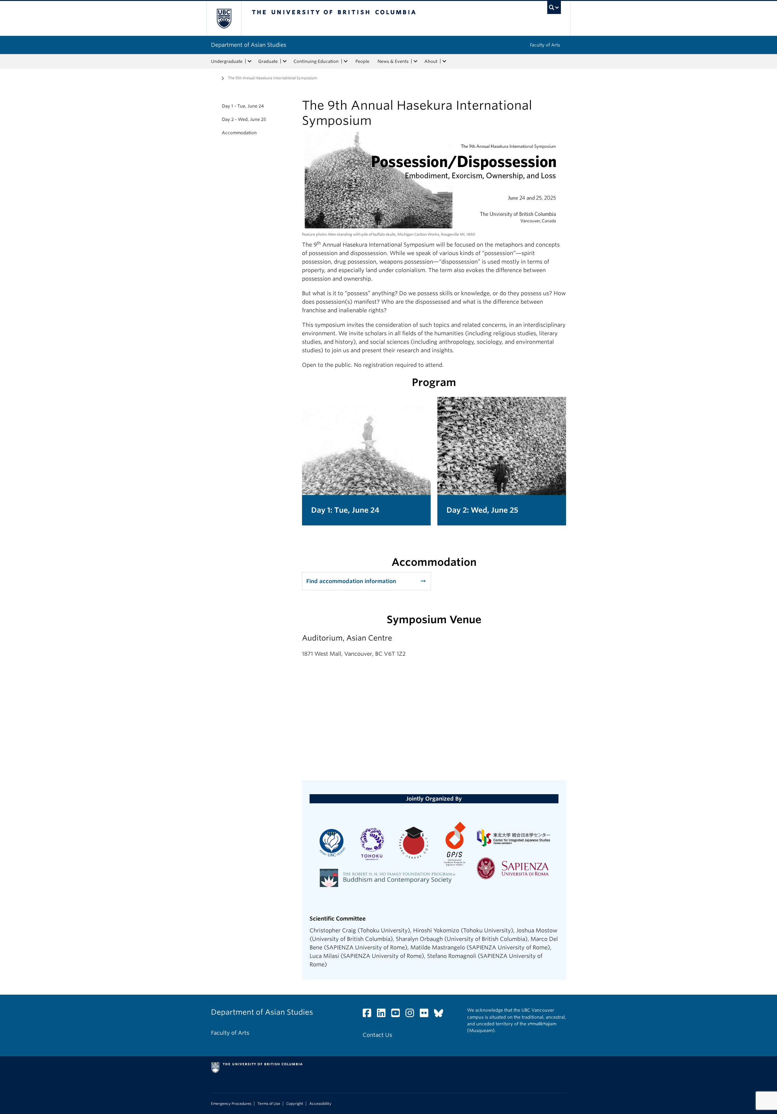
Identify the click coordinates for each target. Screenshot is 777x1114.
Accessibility (320, 1104)
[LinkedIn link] (383, 1014)
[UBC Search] (554, 7)
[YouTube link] (397, 1014)
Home (214, 77)
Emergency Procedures (231, 1104)
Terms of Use (268, 1104)
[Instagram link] (412, 1014)
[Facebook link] (369, 1014)
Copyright (294, 1104)
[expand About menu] (444, 61)
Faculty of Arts (545, 45)
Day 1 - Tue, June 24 (243, 106)
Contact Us (377, 1035)
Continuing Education (316, 61)
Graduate (268, 61)
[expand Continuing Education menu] (346, 61)
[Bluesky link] (441, 1014)
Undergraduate (227, 61)
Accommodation (239, 132)
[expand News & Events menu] (415, 61)
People (362, 61)
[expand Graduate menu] (285, 61)
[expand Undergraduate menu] (249, 61)
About (430, 61)
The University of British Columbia (223, 18)
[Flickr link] (426, 1014)
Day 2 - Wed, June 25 (244, 119)
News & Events (393, 61)
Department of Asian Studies (248, 45)
